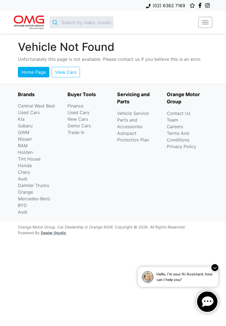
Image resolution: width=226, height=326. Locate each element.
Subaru (25, 125)
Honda (25, 165)
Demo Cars (79, 125)
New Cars (78, 119)
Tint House (29, 159)
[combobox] (82, 22)
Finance (76, 106)
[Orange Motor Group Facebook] (201, 5)
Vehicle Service (133, 113)
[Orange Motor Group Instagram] (208, 5)
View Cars (65, 72)
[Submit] (55, 22)
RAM (23, 145)
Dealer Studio (53, 233)
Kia (21, 119)
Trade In (76, 132)
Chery (24, 172)
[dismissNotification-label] (214, 267)
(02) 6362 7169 (169, 5)
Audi (22, 179)
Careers (175, 126)
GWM (23, 132)
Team (172, 120)
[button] (205, 22)
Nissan (25, 139)
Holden (25, 152)
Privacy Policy (181, 146)
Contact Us (178, 113)
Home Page (33, 72)
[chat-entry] (207, 302)
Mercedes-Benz (34, 198)
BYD (22, 205)
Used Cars (78, 112)
